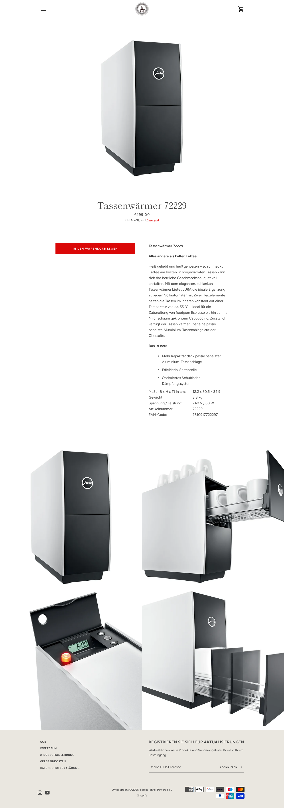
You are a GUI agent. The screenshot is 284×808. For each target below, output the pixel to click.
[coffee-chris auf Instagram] (40, 792)
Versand (153, 220)
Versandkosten (53, 761)
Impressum (48, 748)
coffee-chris (148, 789)
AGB (43, 741)
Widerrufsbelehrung (57, 754)
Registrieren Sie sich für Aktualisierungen (196, 742)
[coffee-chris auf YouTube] (47, 792)
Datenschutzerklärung (60, 768)
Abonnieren (229, 767)
